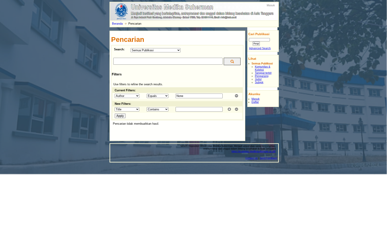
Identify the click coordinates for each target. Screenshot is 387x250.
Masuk (271, 5)
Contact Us (251, 158)
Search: (119, 49)
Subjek (259, 82)
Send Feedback (268, 158)
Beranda (117, 23)
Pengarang (262, 76)
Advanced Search (260, 48)
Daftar (255, 102)
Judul (258, 79)
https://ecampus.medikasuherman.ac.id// (254, 151)
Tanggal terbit (263, 73)
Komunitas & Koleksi (262, 68)
